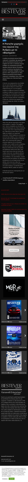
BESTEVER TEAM (13, 55)
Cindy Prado (21, 183)
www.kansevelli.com (6, 459)
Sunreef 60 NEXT (5, 190)
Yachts (4, 40)
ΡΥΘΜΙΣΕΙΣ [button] (5, 478)
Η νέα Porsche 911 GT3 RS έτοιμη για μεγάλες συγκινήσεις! (13, 179)
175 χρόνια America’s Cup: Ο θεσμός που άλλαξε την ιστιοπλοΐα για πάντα (17, 2)
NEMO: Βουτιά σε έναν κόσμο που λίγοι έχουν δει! (13, 194)
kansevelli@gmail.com (10, 461)
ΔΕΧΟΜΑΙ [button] (12, 478)
